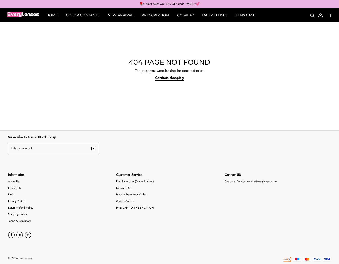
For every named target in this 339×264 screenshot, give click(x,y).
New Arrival (120, 15)
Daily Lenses (214, 15)
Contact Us (14, 188)
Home (52, 15)
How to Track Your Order (131, 194)
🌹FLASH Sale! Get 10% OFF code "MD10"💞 (169, 4)
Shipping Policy (17, 214)
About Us (13, 181)
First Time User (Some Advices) (135, 181)
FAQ (10, 194)
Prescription (155, 15)
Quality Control (125, 201)
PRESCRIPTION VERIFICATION (135, 207)
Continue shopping (169, 77)
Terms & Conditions (19, 220)
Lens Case (245, 15)
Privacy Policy (16, 201)
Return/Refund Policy (20, 207)
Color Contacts (82, 15)
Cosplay (185, 15)
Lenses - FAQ (124, 188)
